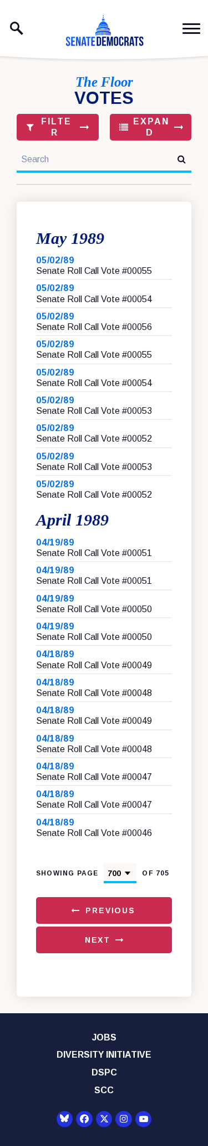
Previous (110, 910)
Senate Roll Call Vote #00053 (94, 411)
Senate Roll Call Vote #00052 (94, 438)
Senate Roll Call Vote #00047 (94, 777)
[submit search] (181, 159)
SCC (104, 1090)
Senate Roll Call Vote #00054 (94, 299)
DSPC (104, 1072)
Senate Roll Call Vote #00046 (94, 833)
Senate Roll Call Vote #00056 (94, 327)
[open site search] (17, 28)
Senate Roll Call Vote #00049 (94, 665)
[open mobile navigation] (191, 29)
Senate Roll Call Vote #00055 (94, 271)
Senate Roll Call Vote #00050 (94, 609)
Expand (149, 127)
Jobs (104, 1037)
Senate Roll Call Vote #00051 (94, 553)
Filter (55, 127)
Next (97, 939)
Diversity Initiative (104, 1054)
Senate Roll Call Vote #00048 (94, 693)
